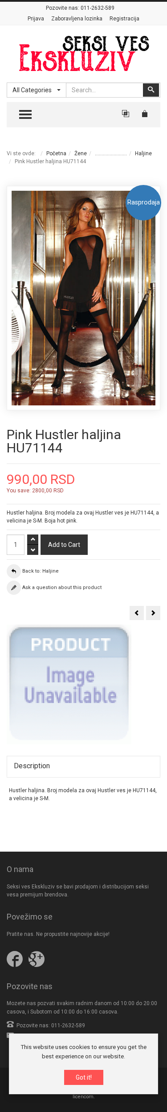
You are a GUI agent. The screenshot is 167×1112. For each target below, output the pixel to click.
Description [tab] (32, 766)
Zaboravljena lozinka (76, 19)
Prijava (36, 19)
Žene (80, 153)
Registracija (124, 19)
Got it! (84, 1077)
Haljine (143, 153)
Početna (56, 153)
